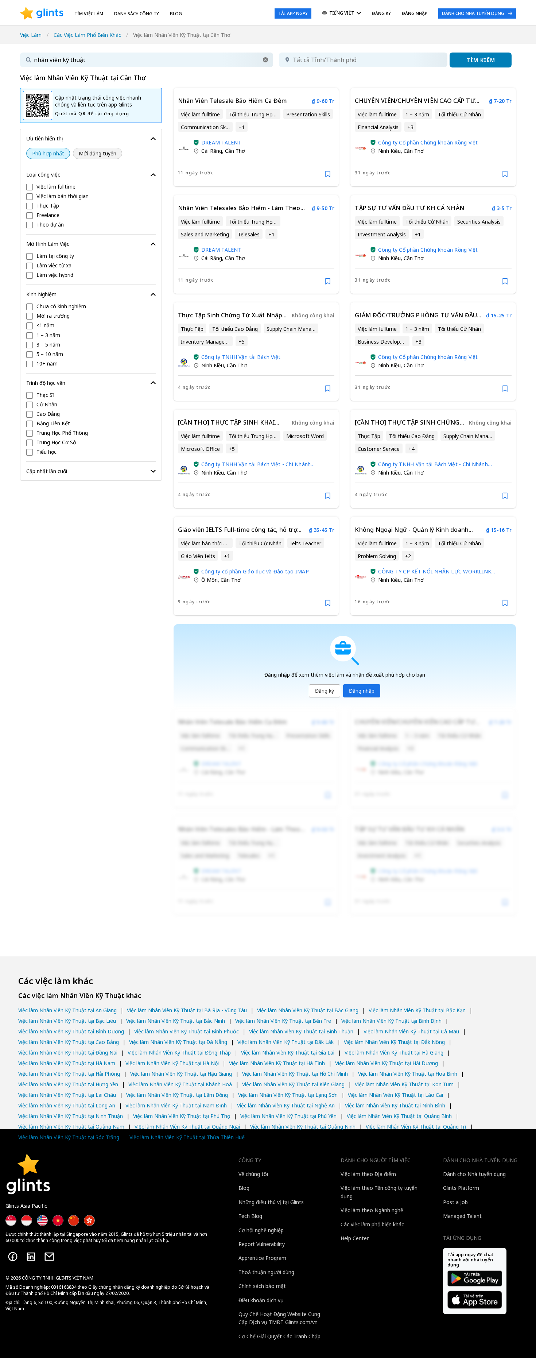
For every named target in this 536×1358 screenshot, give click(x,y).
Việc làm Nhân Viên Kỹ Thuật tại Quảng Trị (416, 1126)
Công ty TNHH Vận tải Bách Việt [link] (241, 356)
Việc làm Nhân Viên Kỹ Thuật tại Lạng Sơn (288, 1094)
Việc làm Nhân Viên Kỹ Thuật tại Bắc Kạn (417, 1010)
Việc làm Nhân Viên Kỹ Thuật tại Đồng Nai (67, 1052)
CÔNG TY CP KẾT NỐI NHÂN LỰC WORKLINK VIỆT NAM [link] (434, 571)
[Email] (49, 1256)
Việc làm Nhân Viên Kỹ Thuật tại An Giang (67, 1010)
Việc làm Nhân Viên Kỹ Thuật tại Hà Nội (172, 1063)
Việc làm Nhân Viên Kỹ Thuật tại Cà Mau (411, 1031)
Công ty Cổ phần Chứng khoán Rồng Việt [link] (428, 142)
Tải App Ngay (293, 13)
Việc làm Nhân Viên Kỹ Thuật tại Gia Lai (287, 1052)
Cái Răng (211, 150)
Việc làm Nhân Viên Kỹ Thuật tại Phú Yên (288, 1116)
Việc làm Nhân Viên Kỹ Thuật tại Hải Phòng (69, 1073)
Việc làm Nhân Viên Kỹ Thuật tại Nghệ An (286, 1105)
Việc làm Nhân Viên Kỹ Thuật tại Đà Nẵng (178, 1041)
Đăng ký (324, 690)
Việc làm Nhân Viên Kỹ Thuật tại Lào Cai (395, 1094)
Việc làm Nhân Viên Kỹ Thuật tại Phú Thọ (181, 1116)
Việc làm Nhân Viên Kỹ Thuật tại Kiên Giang (293, 1084)
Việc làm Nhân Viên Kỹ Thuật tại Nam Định (176, 1105)
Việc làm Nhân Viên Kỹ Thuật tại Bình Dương (71, 1031)
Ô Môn (209, 579)
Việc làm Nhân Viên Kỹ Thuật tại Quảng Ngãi (187, 1126)
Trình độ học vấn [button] (45, 382)
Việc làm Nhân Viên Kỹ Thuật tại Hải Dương (386, 1063)
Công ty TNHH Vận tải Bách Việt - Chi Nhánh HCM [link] (256, 464)
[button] (265, 59)
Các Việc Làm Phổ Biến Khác (87, 34)
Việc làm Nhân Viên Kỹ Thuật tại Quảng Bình (399, 1116)
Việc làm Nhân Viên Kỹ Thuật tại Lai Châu (67, 1094)
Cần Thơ (235, 150)
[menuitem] (341, 14)
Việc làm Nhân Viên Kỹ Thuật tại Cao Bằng (68, 1041)
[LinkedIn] (31, 1256)
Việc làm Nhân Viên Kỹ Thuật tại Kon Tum (404, 1084)
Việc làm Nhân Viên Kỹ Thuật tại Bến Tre (283, 1020)
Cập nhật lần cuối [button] (46, 471)
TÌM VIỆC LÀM (88, 14)
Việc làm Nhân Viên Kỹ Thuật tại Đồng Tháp (179, 1052)
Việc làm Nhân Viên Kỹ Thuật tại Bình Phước (186, 1031)
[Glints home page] (41, 13)
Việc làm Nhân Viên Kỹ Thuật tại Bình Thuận (301, 1031)
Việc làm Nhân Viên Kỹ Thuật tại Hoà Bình (407, 1073)
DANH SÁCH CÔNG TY (136, 14)
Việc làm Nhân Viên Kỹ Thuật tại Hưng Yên (68, 1084)
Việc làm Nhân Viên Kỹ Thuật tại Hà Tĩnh (277, 1063)
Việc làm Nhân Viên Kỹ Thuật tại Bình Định (391, 1020)
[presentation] (41, 13)
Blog (176, 14)
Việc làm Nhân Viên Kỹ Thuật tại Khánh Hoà (180, 1084)
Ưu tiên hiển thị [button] (44, 138)
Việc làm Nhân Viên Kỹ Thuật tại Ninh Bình (395, 1105)
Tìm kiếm (480, 60)
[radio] (48, 153)
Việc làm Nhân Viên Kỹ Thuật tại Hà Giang (394, 1052)
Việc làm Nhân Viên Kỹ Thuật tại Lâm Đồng (177, 1094)
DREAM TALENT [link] (221, 142)
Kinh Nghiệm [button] (41, 294)
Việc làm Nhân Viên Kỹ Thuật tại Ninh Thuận (70, 1116)
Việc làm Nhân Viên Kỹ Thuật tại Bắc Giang (307, 1010)
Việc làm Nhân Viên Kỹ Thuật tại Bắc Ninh (175, 1020)
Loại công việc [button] (43, 174)
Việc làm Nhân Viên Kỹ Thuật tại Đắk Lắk (285, 1041)
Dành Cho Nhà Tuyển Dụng (473, 13)
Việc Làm (31, 34)
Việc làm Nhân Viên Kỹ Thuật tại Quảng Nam (71, 1126)
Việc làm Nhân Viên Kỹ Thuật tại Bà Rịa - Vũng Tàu (187, 1010)
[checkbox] (91, 187)
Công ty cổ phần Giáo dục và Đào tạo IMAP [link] (255, 571)
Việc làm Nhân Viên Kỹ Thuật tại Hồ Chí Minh (295, 1073)
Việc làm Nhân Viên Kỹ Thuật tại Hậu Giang (181, 1073)
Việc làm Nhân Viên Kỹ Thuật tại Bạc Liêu (67, 1020)
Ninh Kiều (389, 150)
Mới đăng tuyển (97, 153)
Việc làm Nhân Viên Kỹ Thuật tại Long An (66, 1105)
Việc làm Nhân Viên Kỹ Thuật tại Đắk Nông (394, 1041)
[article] (256, 137)
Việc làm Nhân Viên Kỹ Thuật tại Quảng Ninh (303, 1126)
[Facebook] (12, 1256)
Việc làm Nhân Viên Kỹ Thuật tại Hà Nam (66, 1063)
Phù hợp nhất (48, 153)
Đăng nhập (361, 690)
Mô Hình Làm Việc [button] (47, 243)
